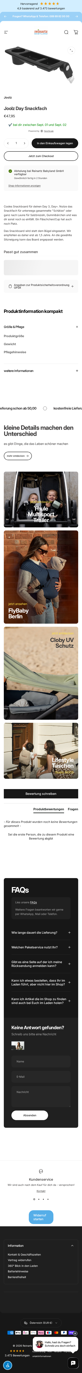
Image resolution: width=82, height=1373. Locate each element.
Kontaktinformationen (41, 1356)
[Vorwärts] (76, 16)
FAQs (33, 902)
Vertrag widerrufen (19, 1260)
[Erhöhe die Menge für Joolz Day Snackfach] (24, 143)
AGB (49, 1351)
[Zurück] (5, 16)
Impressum (69, 1351)
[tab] (48, 810)
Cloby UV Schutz (62, 642)
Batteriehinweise (18, 1271)
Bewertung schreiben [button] (41, 794)
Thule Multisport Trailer (41, 514)
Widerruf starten (39, 1217)
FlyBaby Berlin (18, 613)
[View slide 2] (38, 1199)
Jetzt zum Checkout (41, 156)
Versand (57, 1351)
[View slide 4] (48, 1199)
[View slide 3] (43, 1199)
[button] (41, 835)
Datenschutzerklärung (35, 1351)
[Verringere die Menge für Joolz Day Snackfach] (8, 143)
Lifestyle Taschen (63, 762)
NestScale (49, 131)
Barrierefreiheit (17, 1277)
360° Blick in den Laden (23, 1265)
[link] (18, 456)
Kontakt (41, 1190)
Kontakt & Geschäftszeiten (24, 1254)
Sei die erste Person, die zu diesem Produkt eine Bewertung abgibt (41, 836)
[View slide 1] (34, 1199)
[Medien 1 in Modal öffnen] (71, 50)
